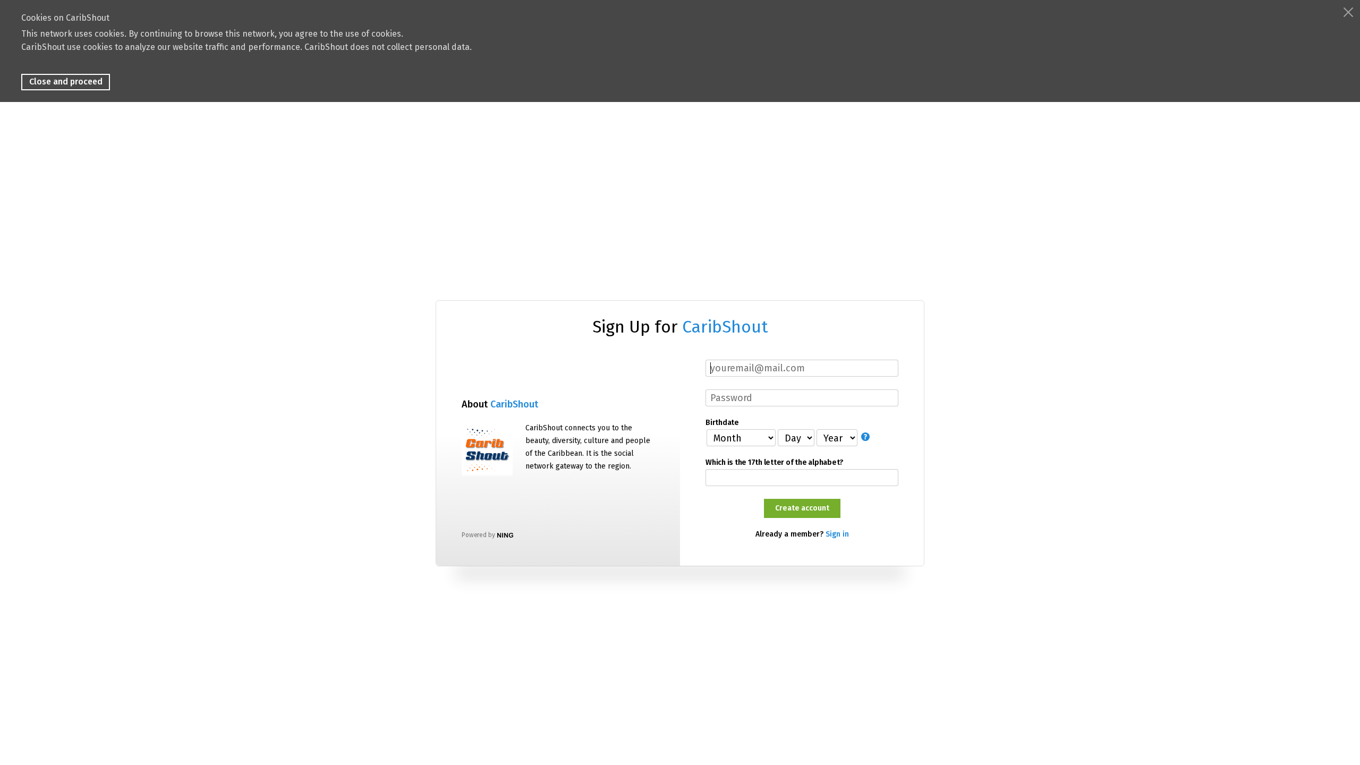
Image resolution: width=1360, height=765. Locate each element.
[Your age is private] (866, 437)
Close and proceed (66, 81)
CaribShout (725, 327)
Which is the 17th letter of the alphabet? (775, 462)
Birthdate (722, 423)
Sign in (837, 534)
